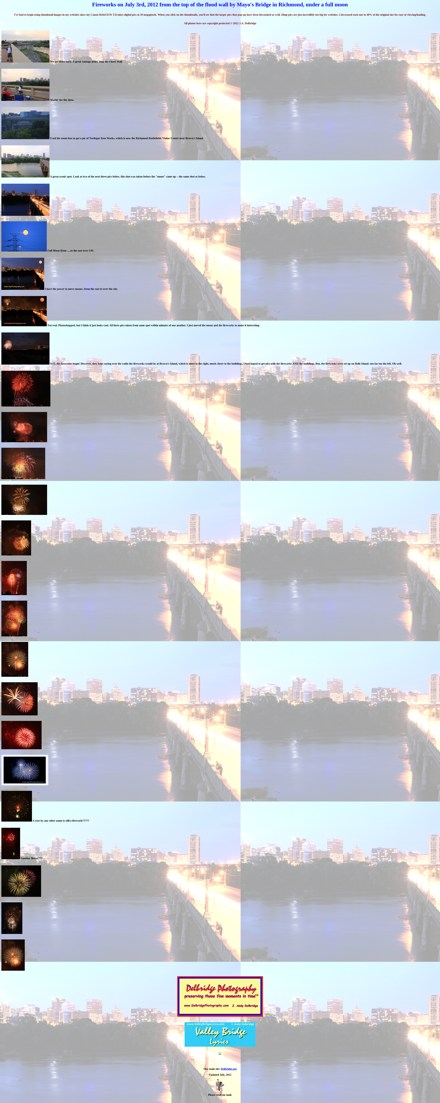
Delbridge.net (229, 1068)
